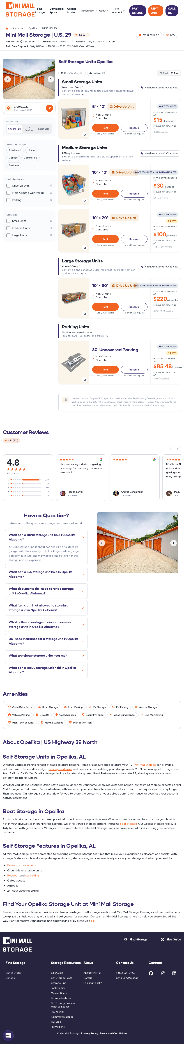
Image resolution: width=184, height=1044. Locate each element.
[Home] (20, 10)
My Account (117, 10)
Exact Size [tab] (43, 128)
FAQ (172, 34)
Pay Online (137, 11)
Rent (105, 127)
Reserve (134, 127)
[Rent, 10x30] (120, 298)
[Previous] (170, 449)
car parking (32, 875)
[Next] (178, 449)
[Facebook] (151, 974)
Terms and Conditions (113, 1033)
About (102, 10)
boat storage (128, 823)
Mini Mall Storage (145, 764)
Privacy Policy (89, 1033)
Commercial (30, 157)
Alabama (18, 28)
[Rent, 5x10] (120, 119)
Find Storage (40, 10)
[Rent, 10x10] (120, 185)
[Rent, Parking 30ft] (120, 362)
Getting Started (71, 10)
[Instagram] (163, 974)
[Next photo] (51, 79)
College (13, 157)
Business (14, 165)
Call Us (172, 11)
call (93, 920)
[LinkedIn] (174, 974)
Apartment (15, 150)
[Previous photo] (7, 79)
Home (31, 150)
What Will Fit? (150, 34)
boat (15, 875)
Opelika (32, 28)
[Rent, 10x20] (120, 230)
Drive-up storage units (21, 865)
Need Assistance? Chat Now (161, 87)
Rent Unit (154, 11)
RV (9, 875)
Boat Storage (50, 707)
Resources (87, 10)
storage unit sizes (60, 769)
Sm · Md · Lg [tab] (14, 128)
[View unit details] (85, 135)
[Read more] (83, 94)
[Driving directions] (49, 108)
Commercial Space (57, 10)
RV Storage (99, 707)
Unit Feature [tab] (29, 129)
